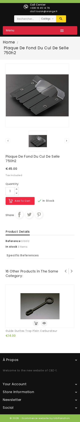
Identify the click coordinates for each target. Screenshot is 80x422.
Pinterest (39, 214)
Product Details (18, 231)
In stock (11, 247)
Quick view (44, 323)
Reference (13, 241)
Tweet (29, 214)
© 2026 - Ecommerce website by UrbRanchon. (40, 418)
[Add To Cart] (36, 323)
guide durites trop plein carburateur (31, 331)
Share (19, 214)
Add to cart (22, 201)
